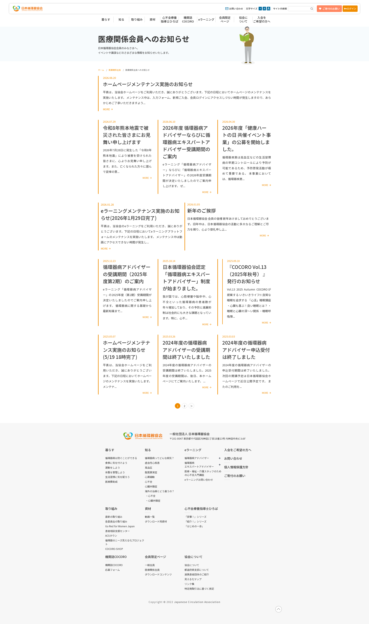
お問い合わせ (236, 8)
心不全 (148, 481)
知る (148, 450)
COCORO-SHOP (114, 549)
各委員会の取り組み (116, 521)
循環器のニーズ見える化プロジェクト (124, 542)
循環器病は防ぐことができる (121, 458)
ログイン (351, 8)
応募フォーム (112, 570)
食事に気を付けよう (116, 463)
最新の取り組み (113, 516)
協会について (193, 557)
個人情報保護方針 (236, 467)
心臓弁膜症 (151, 486)
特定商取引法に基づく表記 (199, 588)
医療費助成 (111, 481)
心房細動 (150, 477)
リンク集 (189, 584)
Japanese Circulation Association (197, 602)
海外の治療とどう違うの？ (159, 491)
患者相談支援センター (117, 531)
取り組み (111, 508)
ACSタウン (111, 535)
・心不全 (150, 496)
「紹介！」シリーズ (195, 521)
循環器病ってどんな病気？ (159, 458)
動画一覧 (150, 516)
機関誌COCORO (116, 557)
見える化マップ (193, 579)
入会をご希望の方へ (237, 450)
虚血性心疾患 (152, 463)
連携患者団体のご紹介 (196, 574)
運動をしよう (112, 467)
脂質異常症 (151, 472)
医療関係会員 (152, 570)
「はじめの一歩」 (194, 526)
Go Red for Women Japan (120, 526)
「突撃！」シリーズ (195, 516)
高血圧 (148, 467)
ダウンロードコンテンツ (158, 574)
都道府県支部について (196, 570)
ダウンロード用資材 (156, 521)
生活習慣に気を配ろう (117, 477)
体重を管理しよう (115, 472)
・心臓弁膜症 (153, 500)
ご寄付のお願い (331, 8)
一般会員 (150, 565)
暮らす (109, 450)
